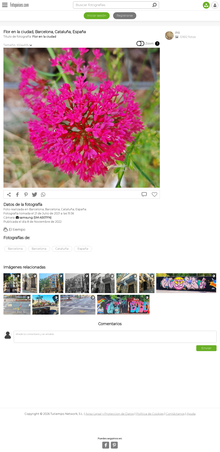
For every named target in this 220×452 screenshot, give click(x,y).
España (83, 248)
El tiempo (14, 229)
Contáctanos (175, 413)
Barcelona (15, 248)
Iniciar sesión (96, 15)
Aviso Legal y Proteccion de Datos (109, 413)
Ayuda (191, 413)
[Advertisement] (191, 96)
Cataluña (62, 248)
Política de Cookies (150, 413)
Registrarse (125, 15)
